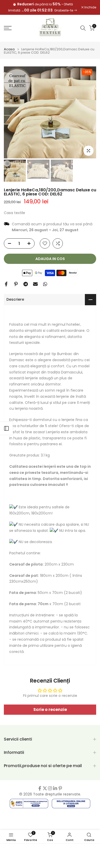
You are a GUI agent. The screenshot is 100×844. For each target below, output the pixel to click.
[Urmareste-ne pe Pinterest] (60, 788)
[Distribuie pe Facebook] (6, 284)
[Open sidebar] (6, 428)
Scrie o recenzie (50, 709)
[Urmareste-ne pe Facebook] (39, 788)
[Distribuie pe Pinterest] (16, 284)
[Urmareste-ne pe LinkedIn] (55, 788)
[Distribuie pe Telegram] (25, 284)
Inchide (90, 7)
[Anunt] (43, 7)
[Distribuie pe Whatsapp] (45, 284)
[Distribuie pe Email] (35, 284)
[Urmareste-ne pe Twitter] (45, 788)
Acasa (9, 49)
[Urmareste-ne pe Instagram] (50, 788)
